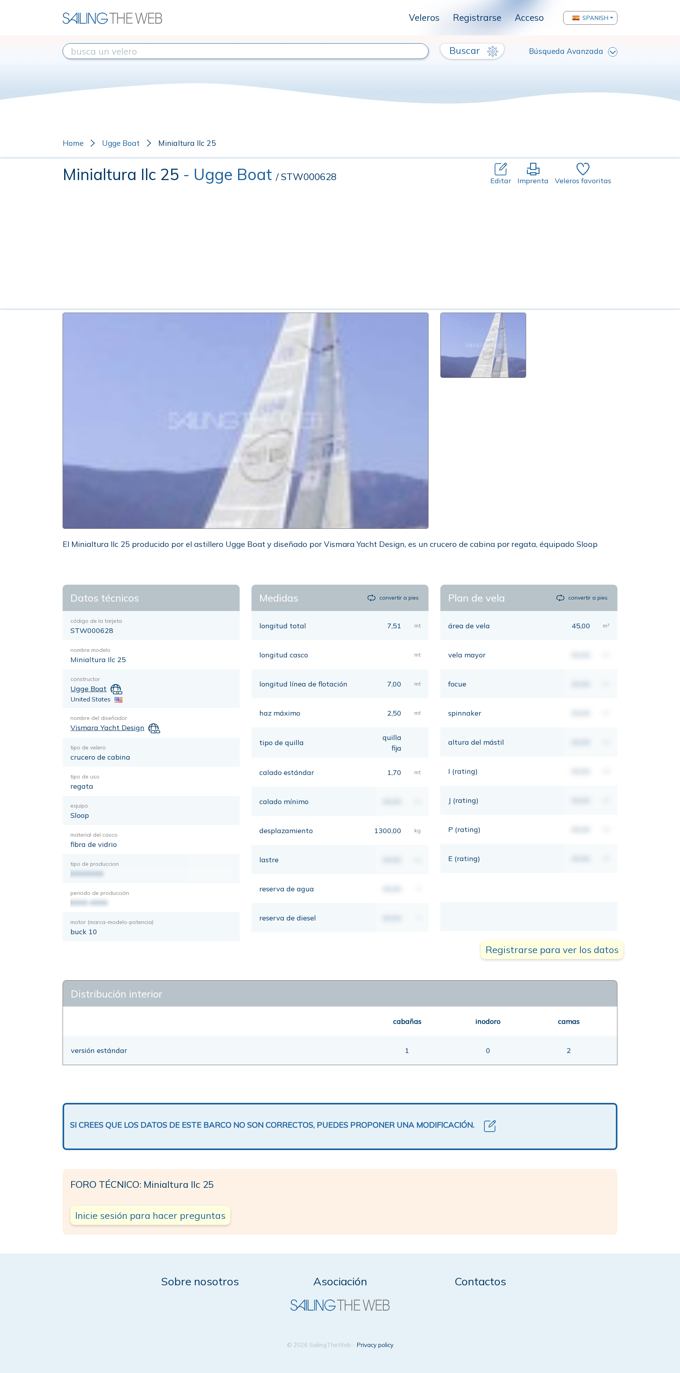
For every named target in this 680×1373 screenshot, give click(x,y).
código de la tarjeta (96, 620)
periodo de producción (99, 892)
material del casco (94, 834)
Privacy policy (375, 1345)
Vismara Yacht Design (107, 727)
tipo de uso (85, 776)
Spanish (595, 18)
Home (73, 143)
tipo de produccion (94, 863)
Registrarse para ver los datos (552, 949)
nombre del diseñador (98, 717)
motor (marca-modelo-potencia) (111, 922)
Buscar (465, 50)
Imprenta (533, 180)
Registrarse (477, 17)
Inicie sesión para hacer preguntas (150, 1215)
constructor (85, 679)
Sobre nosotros (200, 1281)
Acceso (529, 17)
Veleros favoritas (583, 180)
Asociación (340, 1281)
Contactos (480, 1281)
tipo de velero (88, 747)
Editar (500, 180)
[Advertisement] (340, 245)
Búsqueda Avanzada (566, 51)
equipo (79, 805)
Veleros (424, 17)
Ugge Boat (121, 143)
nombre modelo (90, 649)
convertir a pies (399, 597)
